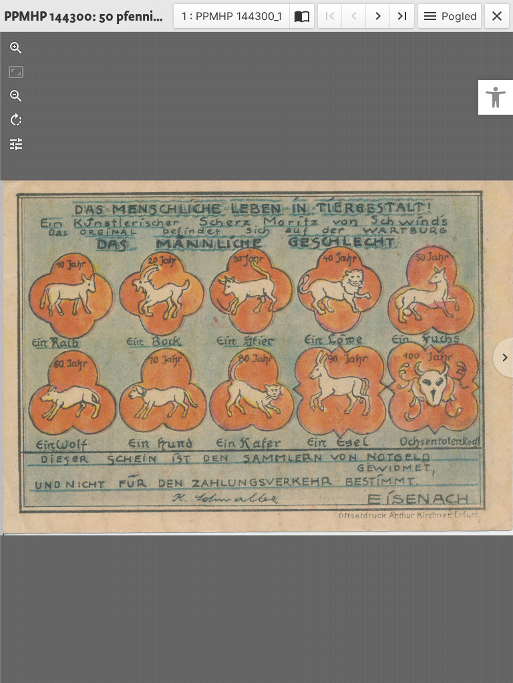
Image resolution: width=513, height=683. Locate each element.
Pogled (449, 16)
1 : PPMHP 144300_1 (231, 18)
